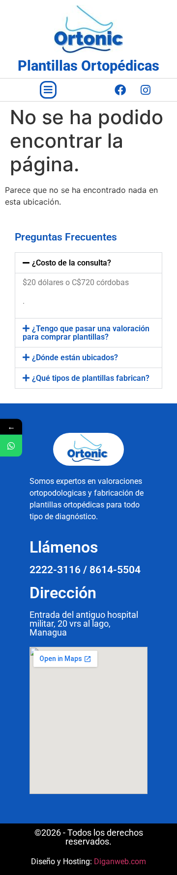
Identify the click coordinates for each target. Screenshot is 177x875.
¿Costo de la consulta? (71, 262)
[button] (48, 90)
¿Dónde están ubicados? (75, 357)
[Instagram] (145, 90)
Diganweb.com (120, 861)
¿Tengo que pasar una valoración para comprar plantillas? (86, 333)
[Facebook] (120, 90)
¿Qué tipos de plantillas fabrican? (90, 378)
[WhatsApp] (11, 445)
